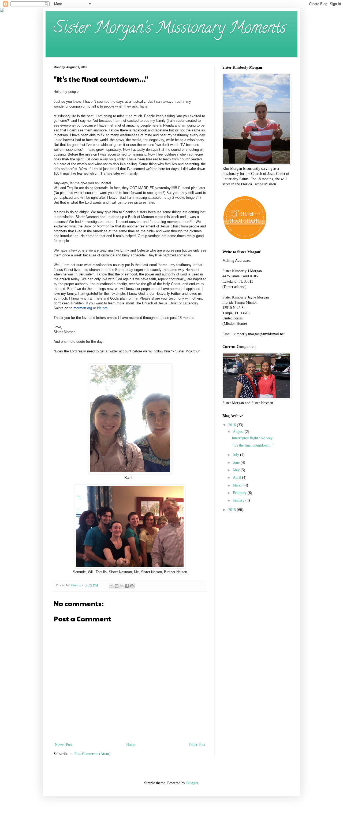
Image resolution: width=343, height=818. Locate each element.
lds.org (102, 308)
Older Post (197, 745)
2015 (232, 510)
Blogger (192, 783)
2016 (232, 425)
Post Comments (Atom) (92, 754)
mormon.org (82, 308)
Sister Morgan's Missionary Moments (170, 29)
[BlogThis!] (116, 585)
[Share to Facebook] (126, 585)
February (240, 493)
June (237, 462)
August (239, 432)
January (239, 500)
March (238, 485)
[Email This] (111, 585)
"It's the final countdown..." (253, 445)
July (236, 455)
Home (130, 745)
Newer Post (63, 745)
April (237, 478)
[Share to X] (121, 585)
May (237, 470)
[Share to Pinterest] (132, 585)
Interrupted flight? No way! (253, 438)
